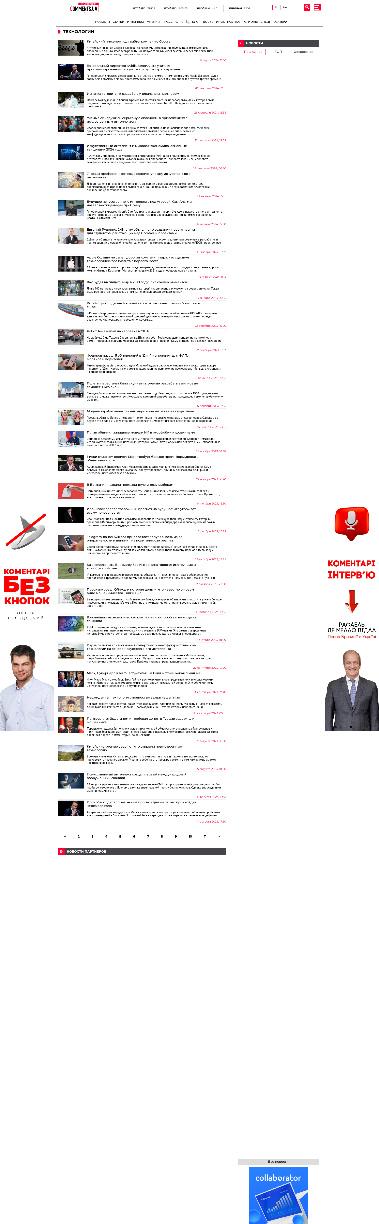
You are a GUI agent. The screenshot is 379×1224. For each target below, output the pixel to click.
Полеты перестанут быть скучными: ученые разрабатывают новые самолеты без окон (142, 385)
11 (205, 836)
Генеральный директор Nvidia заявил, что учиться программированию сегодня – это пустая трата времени (134, 67)
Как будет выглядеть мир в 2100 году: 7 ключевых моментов (137, 282)
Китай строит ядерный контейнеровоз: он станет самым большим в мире (143, 305)
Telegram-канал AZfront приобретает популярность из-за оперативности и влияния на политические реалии (134, 538)
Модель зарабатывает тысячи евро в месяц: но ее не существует (140, 411)
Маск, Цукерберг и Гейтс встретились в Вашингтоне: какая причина (143, 673)
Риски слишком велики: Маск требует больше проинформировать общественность (142, 458)
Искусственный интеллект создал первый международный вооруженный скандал (137, 776)
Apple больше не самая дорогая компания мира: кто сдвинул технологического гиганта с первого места (138, 259)
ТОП (278, 52)
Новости (102, 21)
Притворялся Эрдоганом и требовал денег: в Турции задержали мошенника (140, 720)
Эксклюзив (303, 52)
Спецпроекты (272, 21)
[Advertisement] (142, 883)
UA (285, 7)
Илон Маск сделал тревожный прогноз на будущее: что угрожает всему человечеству (141, 510)
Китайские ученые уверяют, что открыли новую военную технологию (134, 748)
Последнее (253, 52)
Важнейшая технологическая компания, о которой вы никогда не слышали (142, 619)
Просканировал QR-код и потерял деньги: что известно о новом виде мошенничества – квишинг (140, 591)
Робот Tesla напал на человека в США (118, 331)
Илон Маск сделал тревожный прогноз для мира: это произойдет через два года (141, 804)
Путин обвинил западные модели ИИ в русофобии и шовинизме (141, 432)
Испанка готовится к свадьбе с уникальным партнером (133, 94)
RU (276, 7)
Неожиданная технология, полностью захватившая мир (133, 697)
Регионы (250, 21)
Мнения (153, 21)
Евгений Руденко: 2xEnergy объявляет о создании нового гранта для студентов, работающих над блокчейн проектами (141, 231)
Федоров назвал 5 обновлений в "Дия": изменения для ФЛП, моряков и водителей (137, 357)
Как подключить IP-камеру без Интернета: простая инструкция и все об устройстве (141, 566)
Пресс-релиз (173, 21)
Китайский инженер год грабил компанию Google (129, 41)
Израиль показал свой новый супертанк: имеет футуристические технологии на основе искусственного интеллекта (141, 647)
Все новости (278, 1161)
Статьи (118, 21)
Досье (208, 21)
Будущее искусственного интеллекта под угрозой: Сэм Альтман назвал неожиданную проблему (140, 203)
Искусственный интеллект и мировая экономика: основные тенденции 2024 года (137, 147)
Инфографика (228, 21)
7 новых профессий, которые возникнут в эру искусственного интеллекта (138, 175)
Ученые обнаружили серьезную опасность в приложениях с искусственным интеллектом (137, 119)
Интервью (135, 21)
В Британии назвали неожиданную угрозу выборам (130, 485)
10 (190, 836)
